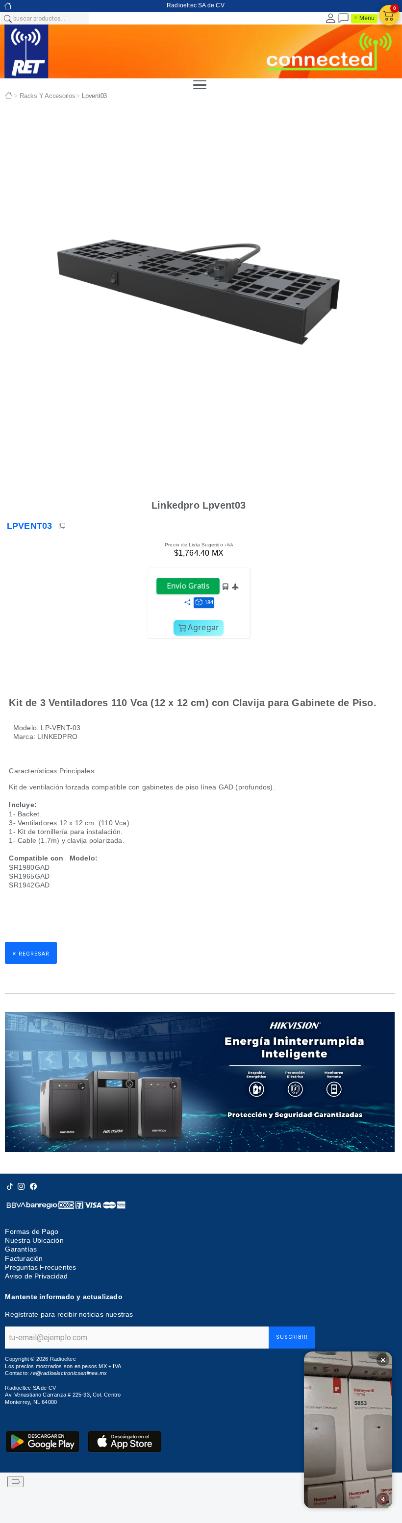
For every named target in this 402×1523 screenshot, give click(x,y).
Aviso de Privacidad (36, 1276)
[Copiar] (63, 526)
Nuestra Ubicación (34, 1240)
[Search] (7, 18)
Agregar (203, 627)
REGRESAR (31, 953)
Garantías (21, 1249)
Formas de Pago (31, 1231)
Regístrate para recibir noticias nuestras (69, 1314)
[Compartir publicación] (187, 602)
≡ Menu (364, 18)
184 (208, 602)
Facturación (24, 1258)
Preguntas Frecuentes (40, 1267)
